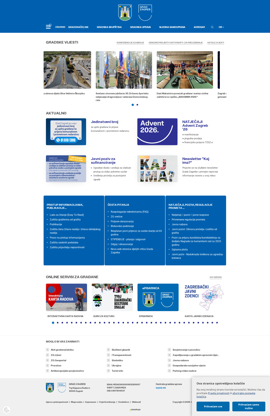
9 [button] (90, 322)
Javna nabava (180, 224)
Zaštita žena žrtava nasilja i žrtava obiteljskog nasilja (75, 231)
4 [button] (67, 322)
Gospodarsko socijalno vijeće (189, 365)
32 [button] (198, 322)
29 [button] (184, 322)
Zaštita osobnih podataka (64, 242)
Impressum (90, 402)
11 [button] (99, 322)
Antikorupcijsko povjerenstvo (67, 370)
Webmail (136, 402)
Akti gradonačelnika (62, 349)
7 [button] (81, 322)
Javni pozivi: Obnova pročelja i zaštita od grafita (194, 231)
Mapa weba (76, 402)
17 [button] (128, 322)
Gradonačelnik (78, 27)
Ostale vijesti (215, 42)
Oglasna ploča (180, 249)
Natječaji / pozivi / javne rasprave (190, 214)
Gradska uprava (140, 27)
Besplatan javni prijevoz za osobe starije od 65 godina (136, 232)
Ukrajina (116, 365)
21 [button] (146, 322)
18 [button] (132, 322)
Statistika (117, 360)
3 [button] (62, 322)
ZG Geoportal (58, 360)
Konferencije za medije (130, 42)
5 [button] (71, 322)
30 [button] (188, 322)
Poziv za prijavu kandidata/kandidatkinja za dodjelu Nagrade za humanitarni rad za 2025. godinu (197, 241)
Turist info (117, 370)
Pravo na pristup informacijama (67, 237)
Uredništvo (123, 402)
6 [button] (76, 322)
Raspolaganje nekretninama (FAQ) (130, 211)
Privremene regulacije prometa (188, 219)
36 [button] (217, 322)
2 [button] (137, 104)
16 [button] (123, 322)
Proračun (56, 365)
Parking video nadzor (185, 370)
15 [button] (118, 322)
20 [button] (142, 322)
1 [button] (132, 104)
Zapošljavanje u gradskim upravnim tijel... (196, 355)
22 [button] (151, 322)
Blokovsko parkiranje (122, 226)
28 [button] (179, 322)
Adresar (199, 27)
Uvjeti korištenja (107, 402)
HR (220, 27)
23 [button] (156, 322)
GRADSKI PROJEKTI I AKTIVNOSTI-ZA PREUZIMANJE (176, 42)
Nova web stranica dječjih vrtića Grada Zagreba (132, 251)
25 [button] (165, 322)
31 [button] (193, 322)
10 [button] (95, 322)
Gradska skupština (109, 27)
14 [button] (113, 322)
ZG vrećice (116, 216)
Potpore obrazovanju (122, 221)
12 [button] (104, 322)
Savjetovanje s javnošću (186, 349)
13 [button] (109, 322)
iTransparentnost (121, 355)
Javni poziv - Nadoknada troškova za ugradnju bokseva (197, 256)
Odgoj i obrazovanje (122, 244)
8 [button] (85, 322)
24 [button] (160, 322)
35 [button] (212, 322)
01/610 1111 (161, 388)
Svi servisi (216, 277)
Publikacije (56, 224)
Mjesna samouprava (172, 27)
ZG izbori (56, 355)
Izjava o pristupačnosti (57, 402)
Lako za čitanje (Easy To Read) (67, 214)
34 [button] (207, 322)
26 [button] (170, 322)
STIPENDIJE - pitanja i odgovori (128, 239)
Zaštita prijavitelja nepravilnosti (67, 247)
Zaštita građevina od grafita (65, 219)
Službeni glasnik (121, 349)
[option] (74, 77)
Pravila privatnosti (218, 393)
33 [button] (203, 322)
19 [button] (137, 322)
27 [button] (174, 322)
